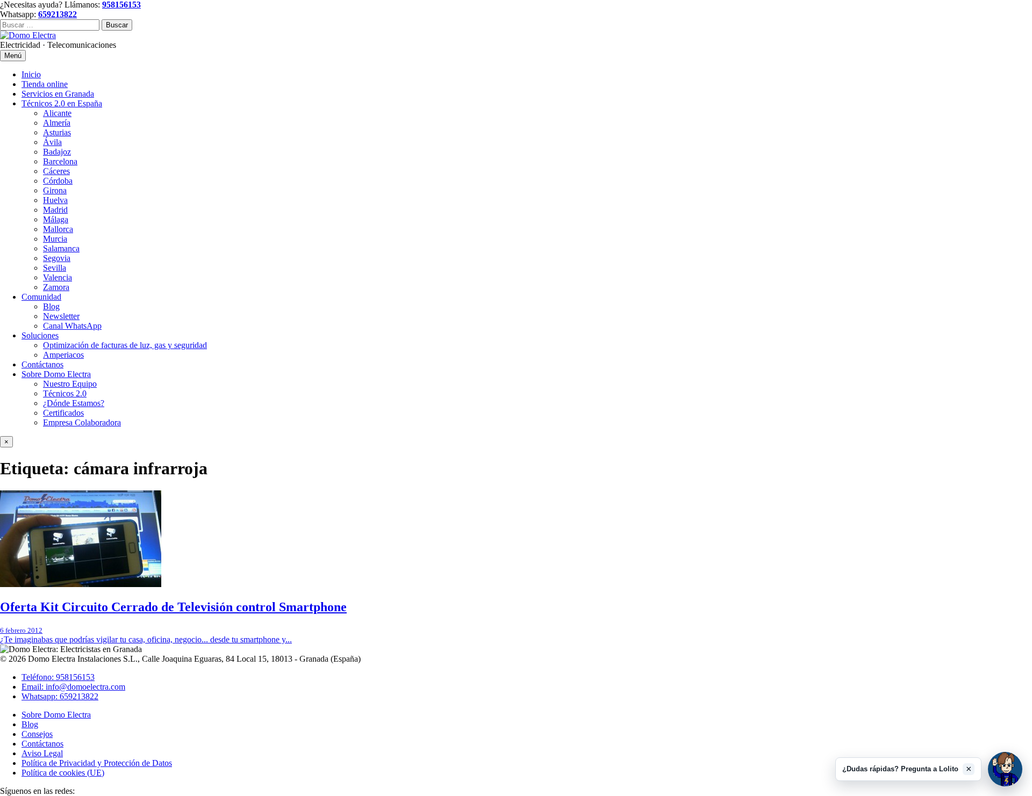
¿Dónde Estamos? (73, 403)
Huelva (55, 200)
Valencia (57, 277)
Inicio (31, 74)
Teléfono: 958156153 (58, 677)
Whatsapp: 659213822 (60, 696)
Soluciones (40, 335)
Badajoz (57, 151)
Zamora (56, 287)
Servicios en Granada (58, 93)
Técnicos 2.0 (65, 393)
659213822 (57, 14)
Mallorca (58, 229)
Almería (56, 122)
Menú (13, 56)
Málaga (55, 219)
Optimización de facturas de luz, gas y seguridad (125, 345)
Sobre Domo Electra (56, 374)
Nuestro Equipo (70, 383)
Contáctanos (42, 364)
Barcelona (60, 161)
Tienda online (45, 84)
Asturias (57, 132)
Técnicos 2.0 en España (62, 103)
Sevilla (54, 267)
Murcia (55, 238)
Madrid (55, 209)
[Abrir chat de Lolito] (1005, 769)
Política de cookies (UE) (63, 772)
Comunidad (41, 296)
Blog (51, 306)
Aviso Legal (42, 753)
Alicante (57, 113)
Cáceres (56, 171)
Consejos (37, 734)
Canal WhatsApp (72, 325)
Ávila (52, 142)
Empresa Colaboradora (82, 422)
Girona (55, 190)
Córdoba (58, 180)
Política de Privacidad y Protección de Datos (97, 763)
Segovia (56, 258)
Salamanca (61, 248)
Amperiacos (63, 354)
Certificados (63, 412)
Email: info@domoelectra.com (73, 686)
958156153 (121, 4)
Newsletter (61, 316)
